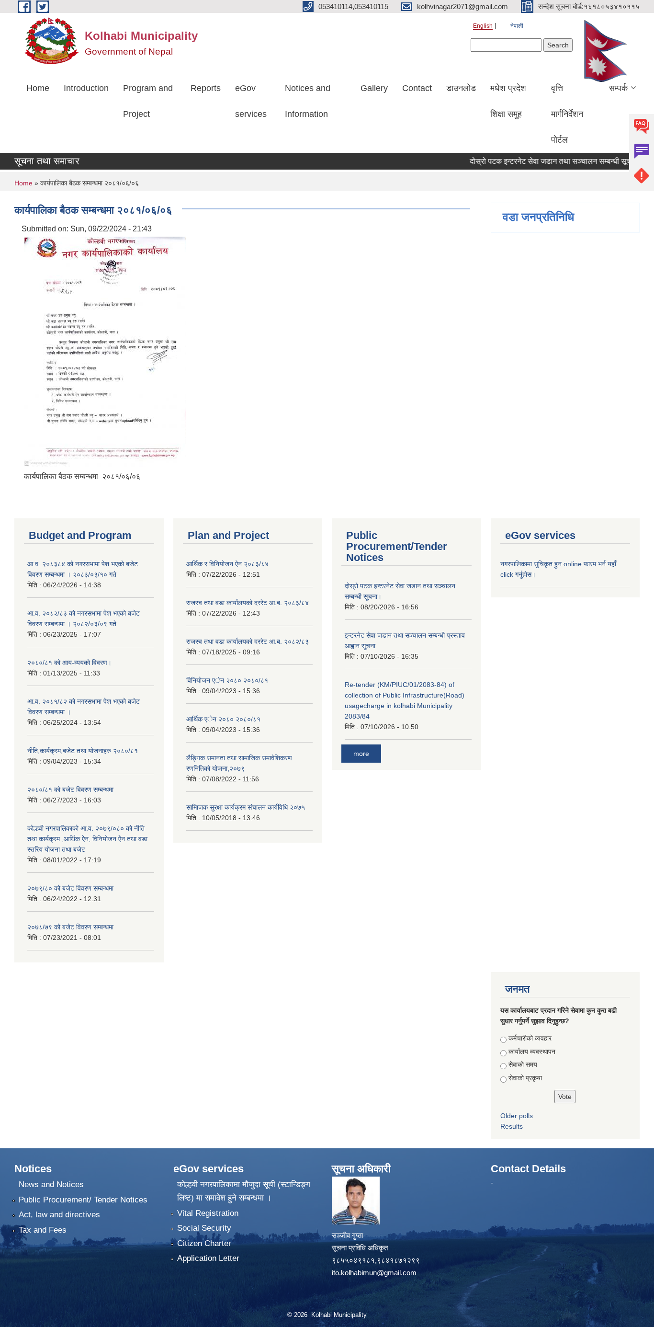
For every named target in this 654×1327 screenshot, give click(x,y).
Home (37, 88)
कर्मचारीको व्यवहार (530, 1038)
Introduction (86, 88)
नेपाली (516, 26)
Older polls (516, 1116)
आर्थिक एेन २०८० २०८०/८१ (223, 719)
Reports (206, 88)
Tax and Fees (43, 1230)
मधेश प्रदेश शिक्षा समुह (508, 101)
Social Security (204, 1228)
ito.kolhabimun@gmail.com (374, 1273)
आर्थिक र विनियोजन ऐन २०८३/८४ (227, 564)
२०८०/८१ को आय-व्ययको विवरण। (69, 662)
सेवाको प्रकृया (525, 1078)
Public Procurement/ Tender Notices (83, 1199)
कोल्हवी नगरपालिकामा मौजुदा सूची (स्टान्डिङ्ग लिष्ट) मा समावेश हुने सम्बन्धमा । (243, 1191)
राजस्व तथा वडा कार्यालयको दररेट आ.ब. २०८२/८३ (247, 641)
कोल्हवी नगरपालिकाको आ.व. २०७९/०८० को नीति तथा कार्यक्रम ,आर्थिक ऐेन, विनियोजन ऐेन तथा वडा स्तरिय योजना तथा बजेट (87, 838)
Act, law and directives (59, 1214)
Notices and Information (307, 101)
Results (511, 1126)
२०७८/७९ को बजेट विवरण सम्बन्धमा (70, 927)
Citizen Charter (204, 1243)
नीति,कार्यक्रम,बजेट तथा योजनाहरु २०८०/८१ (82, 751)
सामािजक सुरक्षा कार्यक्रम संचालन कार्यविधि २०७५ (245, 807)
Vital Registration (207, 1213)
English (483, 26)
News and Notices (51, 1184)
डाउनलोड (461, 88)
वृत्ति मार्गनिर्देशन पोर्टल (567, 114)
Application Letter (208, 1258)
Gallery (374, 88)
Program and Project (148, 101)
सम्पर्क (618, 88)
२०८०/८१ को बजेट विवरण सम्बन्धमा (70, 789)
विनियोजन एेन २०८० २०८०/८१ (227, 680)
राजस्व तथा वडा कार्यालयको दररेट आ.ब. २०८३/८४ (247, 602)
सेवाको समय (522, 1064)
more (361, 753)
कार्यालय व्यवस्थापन (531, 1051)
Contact (417, 88)
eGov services (251, 101)
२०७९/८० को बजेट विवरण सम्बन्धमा (70, 888)
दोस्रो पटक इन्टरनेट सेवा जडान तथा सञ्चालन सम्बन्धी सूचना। (540, 161)
